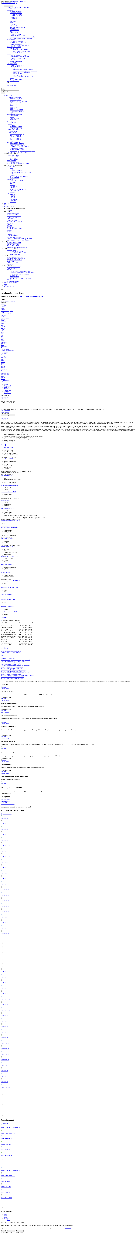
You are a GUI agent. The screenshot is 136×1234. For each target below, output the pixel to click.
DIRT (11, 23)
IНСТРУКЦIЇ (13, 59)
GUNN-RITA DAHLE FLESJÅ (21, 51)
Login (8, 83)
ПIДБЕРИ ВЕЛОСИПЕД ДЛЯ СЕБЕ (17, 152)
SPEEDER (13, 122)
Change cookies (11, 1230)
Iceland (2, 329)
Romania (3, 362)
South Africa (4, 369)
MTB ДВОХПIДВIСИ (16, 98)
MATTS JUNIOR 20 (15, 136)
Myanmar (3, 347)
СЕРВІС (9, 54)
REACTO (12, 24)
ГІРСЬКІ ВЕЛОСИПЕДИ (14, 97)
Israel (2, 333)
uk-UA (5, 284)
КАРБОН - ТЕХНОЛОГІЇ (17, 41)
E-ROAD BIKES (11, 161)
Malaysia (3, 343)
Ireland (2, 332)
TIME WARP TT (17, 75)
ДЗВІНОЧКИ (13, 186)
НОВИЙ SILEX (14, 30)
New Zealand (4, 353)
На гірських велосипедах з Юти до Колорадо (25, 71)
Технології (6, 391)
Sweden (3, 372)
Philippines (3, 357)
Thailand (3, 377)
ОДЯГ (8, 193)
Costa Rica (3, 315)
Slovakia (3, 366)
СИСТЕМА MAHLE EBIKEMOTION (20, 45)
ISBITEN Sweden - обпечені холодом (23, 69)
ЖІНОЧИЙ (13, 202)
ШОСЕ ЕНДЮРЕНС (15, 118)
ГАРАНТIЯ (13, 62)
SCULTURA (13, 25)
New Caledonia (4, 352)
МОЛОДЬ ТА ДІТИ (12, 132)
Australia (3, 306)
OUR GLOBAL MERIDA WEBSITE (31, 296)
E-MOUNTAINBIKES (13, 155)
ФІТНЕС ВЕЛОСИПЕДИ (17, 149)
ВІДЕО (12, 78)
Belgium (3, 309)
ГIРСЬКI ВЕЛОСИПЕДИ (17, 134)
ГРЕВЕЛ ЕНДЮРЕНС (16, 128)
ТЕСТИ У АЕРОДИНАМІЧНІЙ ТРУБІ (23, 76)
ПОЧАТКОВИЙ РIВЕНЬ (17, 111)
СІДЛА (12, 173)
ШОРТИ (12, 196)
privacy (5, 1217)
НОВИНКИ (10, 10)
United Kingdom (5, 380)
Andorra (3, 304)
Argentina (3, 305)
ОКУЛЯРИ (13, 200)
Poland (2, 359)
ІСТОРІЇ (12, 68)
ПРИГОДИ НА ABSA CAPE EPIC (22, 72)
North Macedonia (5, 355)
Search (2, 89)
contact (5, 1214)
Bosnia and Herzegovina (7, 311)
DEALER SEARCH (12, 85)
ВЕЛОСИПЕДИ (8, 95)
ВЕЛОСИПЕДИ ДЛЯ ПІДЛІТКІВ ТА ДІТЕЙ (22, 151)
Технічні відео (7, 390)
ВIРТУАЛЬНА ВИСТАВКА (17, 35)
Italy (2, 335)
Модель (6, 384)
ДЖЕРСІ (12, 195)
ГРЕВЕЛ (9, 124)
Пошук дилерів (5, 412)
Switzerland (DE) (5, 373)
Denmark (3, 319)
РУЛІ (11, 168)
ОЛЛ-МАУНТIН (14, 107)
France (2, 325)
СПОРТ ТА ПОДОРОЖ (16, 110)
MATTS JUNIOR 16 (15, 138)
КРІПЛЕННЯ (13, 183)
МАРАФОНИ (13, 104)
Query (2, 88)
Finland (2, 323)
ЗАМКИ (12, 192)
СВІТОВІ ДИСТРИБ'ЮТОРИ (18, 55)
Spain (2, 370)
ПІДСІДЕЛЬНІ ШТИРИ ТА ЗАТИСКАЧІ (21, 172)
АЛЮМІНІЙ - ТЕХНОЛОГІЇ (18, 42)
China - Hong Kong (6, 313)
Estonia (2, 322)
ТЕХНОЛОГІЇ (11, 40)
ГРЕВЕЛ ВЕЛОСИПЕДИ (17, 148)
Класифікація (7, 393)
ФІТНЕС (9, 121)
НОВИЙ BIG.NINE (15, 18)
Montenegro (4, 346)
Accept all (3, 1230)
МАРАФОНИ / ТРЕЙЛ (16, 102)
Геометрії (6, 387)
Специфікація (7, 386)
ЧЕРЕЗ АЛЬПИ (17, 74)
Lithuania (3, 340)
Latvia (2, 339)
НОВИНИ (6, 203)
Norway (3, 356)
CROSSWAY (13, 131)
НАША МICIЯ (14, 32)
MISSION (12, 28)
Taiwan (2, 376)
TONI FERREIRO (18, 52)
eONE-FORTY (14, 159)
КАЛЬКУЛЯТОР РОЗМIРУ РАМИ (19, 57)
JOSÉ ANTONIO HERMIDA (21, 49)
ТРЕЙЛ (12, 105)
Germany (3, 326)
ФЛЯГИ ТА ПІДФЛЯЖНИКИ (18, 189)
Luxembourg (4, 342)
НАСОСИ (13, 187)
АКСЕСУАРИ (10, 179)
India (2, 330)
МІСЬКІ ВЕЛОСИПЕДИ (13, 129)
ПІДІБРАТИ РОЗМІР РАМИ (17, 58)
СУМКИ (12, 182)
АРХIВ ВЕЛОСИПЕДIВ (13, 142)
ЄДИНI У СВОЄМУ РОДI (17, 65)
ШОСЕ (12, 117)
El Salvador (3, 321)
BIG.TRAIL (13, 21)
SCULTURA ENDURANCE (17, 27)
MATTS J (12, 141)
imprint (5, 1215)
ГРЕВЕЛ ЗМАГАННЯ (16, 127)
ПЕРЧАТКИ (13, 199)
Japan (2, 336)
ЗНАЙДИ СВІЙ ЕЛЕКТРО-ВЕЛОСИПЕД (18, 163)
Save (21, 1232)
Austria (2, 308)
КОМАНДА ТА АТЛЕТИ (14, 47)
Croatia (2, 316)
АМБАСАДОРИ (14, 48)
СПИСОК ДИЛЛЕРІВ (16, 61)
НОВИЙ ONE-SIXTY (16, 13)
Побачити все (4, 1123)
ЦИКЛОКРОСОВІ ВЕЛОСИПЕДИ (19, 146)
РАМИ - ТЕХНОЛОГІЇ (16, 44)
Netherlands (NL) (5, 349)
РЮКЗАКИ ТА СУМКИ (16, 180)
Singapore (3, 364)
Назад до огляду (5, 688)
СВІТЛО (12, 185)
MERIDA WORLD (12, 64)
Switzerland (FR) (5, 374)
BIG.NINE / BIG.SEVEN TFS (18, 20)
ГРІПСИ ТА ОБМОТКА (16, 170)
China (2, 312)
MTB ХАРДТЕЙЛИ (15, 100)
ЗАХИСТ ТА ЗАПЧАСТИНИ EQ (19, 176)
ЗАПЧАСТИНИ (11, 166)
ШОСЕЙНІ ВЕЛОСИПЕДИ (14, 114)
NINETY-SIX (13, 17)
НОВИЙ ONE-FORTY (16, 15)
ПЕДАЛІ (12, 175)
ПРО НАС (10, 31)
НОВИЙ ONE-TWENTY (17, 11)
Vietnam (3, 381)
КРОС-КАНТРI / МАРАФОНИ (18, 101)
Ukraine (3, 379)
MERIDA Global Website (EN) (8, 301)
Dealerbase (6, 1218)
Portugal (3, 360)
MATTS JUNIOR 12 (15, 139)
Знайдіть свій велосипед (13, 81)
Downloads (7, 388)
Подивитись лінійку (6, 814)
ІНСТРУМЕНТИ (14, 190)
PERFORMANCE (15, 156)
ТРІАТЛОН (13, 119)
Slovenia (3, 367)
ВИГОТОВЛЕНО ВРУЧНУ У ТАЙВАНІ (21, 38)
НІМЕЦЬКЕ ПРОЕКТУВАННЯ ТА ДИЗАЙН (22, 37)
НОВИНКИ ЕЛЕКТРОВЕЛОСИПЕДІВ (18, 7)
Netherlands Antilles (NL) (7, 350)
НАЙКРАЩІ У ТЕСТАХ (16, 66)
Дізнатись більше (5, 410)
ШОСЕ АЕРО (14, 115)
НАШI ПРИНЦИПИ (15, 34)
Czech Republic (5, 318)
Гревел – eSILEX (14, 162)
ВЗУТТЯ (12, 197)
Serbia (2, 363)
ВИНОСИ (13, 169)
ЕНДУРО (12, 108)
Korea (2, 338)
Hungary (3, 328)
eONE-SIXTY (13, 8)
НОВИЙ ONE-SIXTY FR (17, 14)
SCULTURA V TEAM (16, 79)
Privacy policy (68, 1228)
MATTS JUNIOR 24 (15, 135)
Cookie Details (19, 1230)
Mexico (2, 345)
